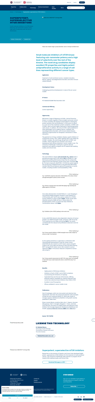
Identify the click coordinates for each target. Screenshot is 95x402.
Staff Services (77, 399)
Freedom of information (58, 396)
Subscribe (73, 386)
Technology (33, 7)
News (62, 7)
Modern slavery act (47, 396)
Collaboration (23, 7)
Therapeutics (27, 39)
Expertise (13, 7)
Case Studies (54, 7)
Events (75, 2)
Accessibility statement (38, 396)
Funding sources (38, 382)
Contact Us (82, 2)
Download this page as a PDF (57, 362)
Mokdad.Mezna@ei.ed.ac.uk (45, 336)
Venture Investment (43, 7)
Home (11, 12)
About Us (69, 2)
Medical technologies (16, 39)
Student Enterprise (87, 399)
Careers (36, 380)
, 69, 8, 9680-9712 (61, 308)
